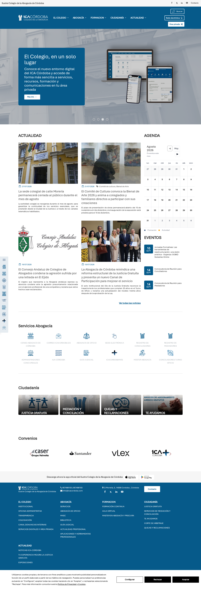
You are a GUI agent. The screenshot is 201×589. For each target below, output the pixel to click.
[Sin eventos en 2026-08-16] (191, 192)
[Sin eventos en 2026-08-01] (183, 171)
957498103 (67, 487)
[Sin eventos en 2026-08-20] (169, 202)
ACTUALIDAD (137, 17)
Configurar (130, 579)
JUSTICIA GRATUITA (153, 506)
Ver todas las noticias (130, 303)
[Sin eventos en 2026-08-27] (169, 212)
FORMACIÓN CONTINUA (113, 506)
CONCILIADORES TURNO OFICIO (170, 361)
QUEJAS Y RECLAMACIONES (157, 528)
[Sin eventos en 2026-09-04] (176, 222)
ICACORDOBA (34, 18)
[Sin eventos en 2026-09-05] (183, 222)
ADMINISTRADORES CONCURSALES (31, 361)
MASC (63, 515)
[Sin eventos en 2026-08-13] (169, 192)
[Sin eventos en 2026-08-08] (183, 181)
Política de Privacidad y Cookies (71, 584)
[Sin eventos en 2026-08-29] (183, 212)
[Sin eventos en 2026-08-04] (154, 181)
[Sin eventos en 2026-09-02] (162, 222)
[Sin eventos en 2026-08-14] (176, 192)
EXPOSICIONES (25, 562)
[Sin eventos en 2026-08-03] (147, 181)
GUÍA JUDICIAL (67, 524)
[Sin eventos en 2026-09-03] (169, 222)
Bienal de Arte (122, 186)
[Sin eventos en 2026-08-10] (147, 192)
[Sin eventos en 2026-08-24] (147, 212)
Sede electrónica (173, 18)
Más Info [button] (31, 97)
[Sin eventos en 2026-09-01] (154, 222)
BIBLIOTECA (65, 520)
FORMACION (97, 17)
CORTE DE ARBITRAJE (153, 523)
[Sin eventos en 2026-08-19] (162, 202)
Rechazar (158, 579)
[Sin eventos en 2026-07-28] (154, 171)
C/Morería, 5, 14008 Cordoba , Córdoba (121, 487)
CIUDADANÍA (117, 17)
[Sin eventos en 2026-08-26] (162, 212)
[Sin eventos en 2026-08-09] (191, 181)
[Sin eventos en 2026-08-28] (176, 212)
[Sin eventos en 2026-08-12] (162, 192)
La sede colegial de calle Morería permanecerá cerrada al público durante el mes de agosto (47, 195)
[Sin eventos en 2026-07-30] (169, 171)
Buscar (179, 11)
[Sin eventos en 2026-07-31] (176, 171)
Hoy (176, 148)
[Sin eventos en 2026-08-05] (162, 181)
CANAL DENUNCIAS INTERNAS (32, 524)
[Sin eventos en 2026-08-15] (183, 192)
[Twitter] (177, 3)
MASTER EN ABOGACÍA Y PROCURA (118, 515)
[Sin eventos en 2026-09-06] (191, 222)
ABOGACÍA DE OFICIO (70, 511)
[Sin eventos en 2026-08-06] (169, 181)
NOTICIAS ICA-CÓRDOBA (29, 550)
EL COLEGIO (59, 17)
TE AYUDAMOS (150, 518)
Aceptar (185, 579)
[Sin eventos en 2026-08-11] (154, 192)
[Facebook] (172, 3)
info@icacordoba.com (72, 490)
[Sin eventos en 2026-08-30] (191, 212)
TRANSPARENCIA (26, 515)
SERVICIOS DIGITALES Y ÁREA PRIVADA (35, 529)
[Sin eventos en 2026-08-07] (176, 181)
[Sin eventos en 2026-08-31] (147, 222)
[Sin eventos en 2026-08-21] (176, 202)
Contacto (194, 3)
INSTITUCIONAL (25, 506)
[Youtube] (187, 3)
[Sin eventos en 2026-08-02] (191, 171)
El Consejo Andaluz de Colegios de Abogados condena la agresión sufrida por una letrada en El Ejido (47, 273)
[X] (111, 492)
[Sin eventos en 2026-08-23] (191, 202)
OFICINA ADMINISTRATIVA (30, 511)
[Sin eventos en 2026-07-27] (147, 171)
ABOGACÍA (78, 17)
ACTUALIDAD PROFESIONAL (73, 529)
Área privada (175, 24)
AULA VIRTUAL (108, 511)
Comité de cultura (107, 186)
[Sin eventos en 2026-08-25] (154, 212)
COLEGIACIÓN (25, 520)
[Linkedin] (181, 3)
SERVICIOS (65, 506)
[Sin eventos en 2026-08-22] (183, 202)
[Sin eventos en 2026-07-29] (162, 171)
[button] (94, 119)
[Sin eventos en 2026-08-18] (154, 202)
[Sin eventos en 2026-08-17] (147, 202)
